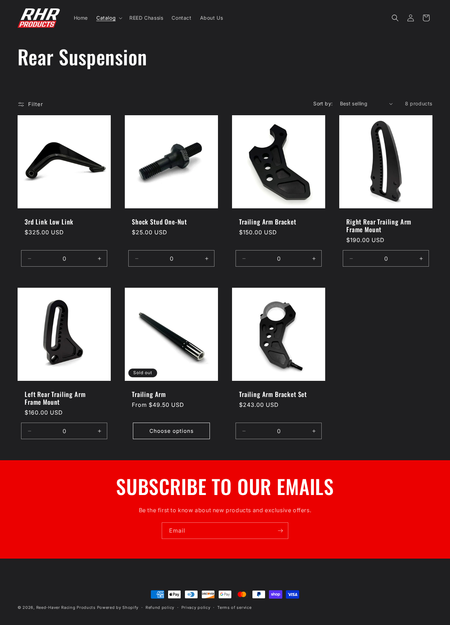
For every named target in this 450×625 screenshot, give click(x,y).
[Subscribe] (280, 530)
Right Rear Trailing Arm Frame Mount (378, 225)
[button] (108, 18)
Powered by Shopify (118, 607)
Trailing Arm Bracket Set (273, 394)
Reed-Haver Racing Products (66, 607)
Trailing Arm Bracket (267, 222)
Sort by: (323, 103)
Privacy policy (196, 607)
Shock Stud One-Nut (159, 222)
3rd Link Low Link (49, 222)
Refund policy (160, 607)
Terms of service (234, 607)
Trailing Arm (149, 394)
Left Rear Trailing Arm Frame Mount (55, 398)
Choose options (171, 431)
